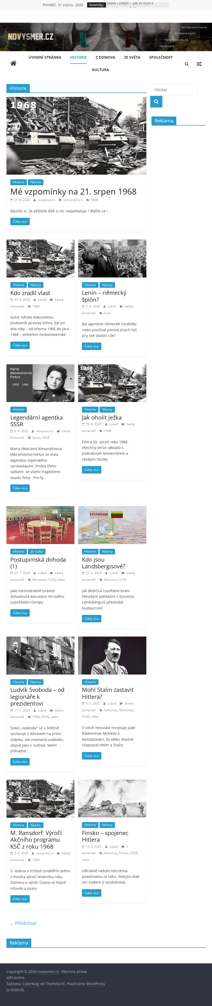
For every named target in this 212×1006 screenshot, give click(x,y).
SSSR (45, 437)
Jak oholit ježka (102, 417)
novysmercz (47, 200)
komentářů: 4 (73, 200)
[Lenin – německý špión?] (112, 242)
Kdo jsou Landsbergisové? (103, 562)
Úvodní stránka (45, 57)
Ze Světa (132, 57)
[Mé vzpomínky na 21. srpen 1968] (76, 100)
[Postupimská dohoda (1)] (40, 509)
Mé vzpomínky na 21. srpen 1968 (73, 191)
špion (36, 437)
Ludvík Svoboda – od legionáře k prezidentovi (37, 696)
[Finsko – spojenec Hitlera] (112, 783)
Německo (39, 579)
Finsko (123, 853)
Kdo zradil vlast (30, 293)
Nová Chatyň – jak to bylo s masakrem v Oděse (130, 7)
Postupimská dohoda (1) (38, 562)
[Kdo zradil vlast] (40, 242)
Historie (78, 57)
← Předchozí (22, 923)
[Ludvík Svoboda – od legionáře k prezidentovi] (40, 640)
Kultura (100, 69)
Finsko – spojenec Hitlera (105, 836)
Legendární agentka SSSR (36, 420)
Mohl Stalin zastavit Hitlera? (108, 693)
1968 (94, 200)
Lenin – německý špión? (104, 296)
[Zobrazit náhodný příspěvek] (199, 64)
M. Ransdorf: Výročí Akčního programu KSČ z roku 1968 (36, 839)
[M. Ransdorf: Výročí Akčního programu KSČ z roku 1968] (40, 783)
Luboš (42, 299)
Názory (36, 182)
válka (61, 579)
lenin (107, 313)
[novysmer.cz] (106, 26)
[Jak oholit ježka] (112, 367)
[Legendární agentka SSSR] (40, 367)
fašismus (110, 579)
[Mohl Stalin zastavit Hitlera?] (112, 640)
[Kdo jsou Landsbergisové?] (112, 509)
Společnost (161, 57)
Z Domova (105, 57)
